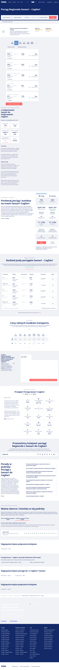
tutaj (40, 312)
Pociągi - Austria (5, 654)
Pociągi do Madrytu (5, 633)
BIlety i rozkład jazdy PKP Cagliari (37, 562)
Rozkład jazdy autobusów (21, 633)
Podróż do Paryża (48, 644)
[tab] (11, 47)
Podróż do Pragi (47, 648)
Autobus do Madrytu (20, 635)
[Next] (36, 43)
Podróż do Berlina (48, 646)
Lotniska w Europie (34, 630)
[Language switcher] (33, 2)
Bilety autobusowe (19, 631)
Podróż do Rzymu (48, 643)
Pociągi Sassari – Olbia (6, 548)
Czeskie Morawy (47, 633)
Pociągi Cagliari (16, 595)
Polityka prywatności (35, 666)
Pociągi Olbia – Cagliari (6, 575)
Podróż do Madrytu (48, 641)
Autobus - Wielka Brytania (21, 652)
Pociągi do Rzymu (5, 635)
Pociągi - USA (4, 648)
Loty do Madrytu (33, 633)
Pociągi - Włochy (5, 650)
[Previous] (12, 335)
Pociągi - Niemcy (5, 644)
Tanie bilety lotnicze (34, 631)
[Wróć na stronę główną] (4, 2)
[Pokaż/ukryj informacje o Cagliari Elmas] (56, 533)
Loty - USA (32, 650)
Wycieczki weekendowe (49, 630)
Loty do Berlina (33, 639)
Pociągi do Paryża (5, 637)
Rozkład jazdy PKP (5, 631)
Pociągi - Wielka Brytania (6, 652)
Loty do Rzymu (33, 635)
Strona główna (4, 595)
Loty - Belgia (32, 648)
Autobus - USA (18, 648)
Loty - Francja (33, 646)
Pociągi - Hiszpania (5, 643)
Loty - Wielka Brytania (35, 654)
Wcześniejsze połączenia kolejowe (11, 308)
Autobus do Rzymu (19, 637)
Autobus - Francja (19, 646)
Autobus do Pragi (19, 643)
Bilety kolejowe (4, 630)
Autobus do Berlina (19, 641)
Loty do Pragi (33, 641)
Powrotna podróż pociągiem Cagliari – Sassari (11, 562)
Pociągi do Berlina (5, 639)
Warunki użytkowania (24, 666)
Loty (18, 2)
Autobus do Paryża (19, 639)
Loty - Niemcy (33, 644)
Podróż (45, 627)
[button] (27, 17)
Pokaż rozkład (5, 142)
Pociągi (9, 2)
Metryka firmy (15, 666)
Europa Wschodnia (48, 637)
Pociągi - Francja (5, 646)
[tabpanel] (39, 371)
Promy (21, 2)
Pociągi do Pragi (5, 641)
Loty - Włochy (33, 652)
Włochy (10, 595)
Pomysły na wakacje (48, 635)
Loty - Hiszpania (33, 643)
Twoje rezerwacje (41, 2)
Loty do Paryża (33, 637)
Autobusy (14, 2)
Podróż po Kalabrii (48, 639)
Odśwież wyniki (29, 269)
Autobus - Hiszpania (20, 630)
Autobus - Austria (19, 654)
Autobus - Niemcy (19, 644)
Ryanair (31, 657)
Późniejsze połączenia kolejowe (48, 308)
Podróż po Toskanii (48, 631)
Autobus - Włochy (19, 650)
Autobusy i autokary (20, 627)
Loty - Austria (33, 656)
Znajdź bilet (5, 126)
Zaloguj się (56, 2)
